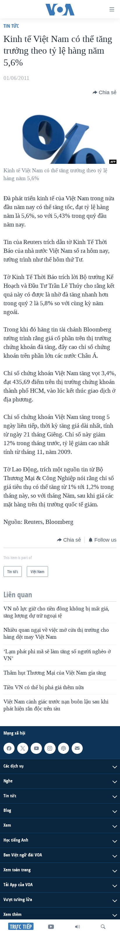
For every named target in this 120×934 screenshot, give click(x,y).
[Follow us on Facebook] (9, 748)
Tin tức (11, 25)
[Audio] (77, 926)
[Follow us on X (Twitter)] (22, 748)
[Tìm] (103, 926)
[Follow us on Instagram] (49, 748)
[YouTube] (51, 926)
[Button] (105, 92)
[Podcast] (63, 748)
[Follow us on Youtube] (36, 748)
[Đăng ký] (77, 748)
